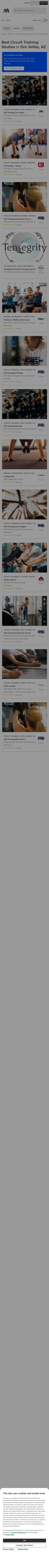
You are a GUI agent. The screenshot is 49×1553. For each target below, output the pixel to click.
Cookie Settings (24, 1545)
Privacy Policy (9, 1534)
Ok (24, 1540)
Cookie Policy (23, 1549)
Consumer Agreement (18, 1532)
